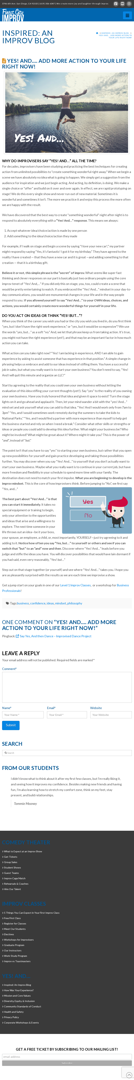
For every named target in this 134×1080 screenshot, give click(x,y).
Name (7, 708)
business (23, 603)
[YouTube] (122, 4)
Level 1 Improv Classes (75, 585)
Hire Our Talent (12, 889)
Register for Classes (15, 923)
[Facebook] (116, 4)
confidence (38, 603)
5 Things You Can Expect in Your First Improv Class (31, 912)
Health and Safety (14, 1011)
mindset (60, 603)
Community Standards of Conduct (22, 1006)
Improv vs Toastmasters (17, 961)
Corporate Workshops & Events (21, 1022)
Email (51, 708)
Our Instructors (12, 950)
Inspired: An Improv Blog (17, 984)
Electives (9, 934)
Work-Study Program (15, 955)
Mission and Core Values (17, 995)
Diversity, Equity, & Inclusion (19, 1001)
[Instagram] (129, 4)
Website (96, 708)
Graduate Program (14, 945)
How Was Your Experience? (19, 990)
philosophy (74, 603)
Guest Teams (11, 872)
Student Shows (12, 867)
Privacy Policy (11, 1017)
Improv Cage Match (14, 878)
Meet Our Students (15, 928)
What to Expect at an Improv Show (23, 851)
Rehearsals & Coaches (16, 883)
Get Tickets (10, 856)
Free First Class (12, 918)
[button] (127, 15)
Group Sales (10, 862)
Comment (9, 669)
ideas (50, 603)
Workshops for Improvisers (19, 939)
